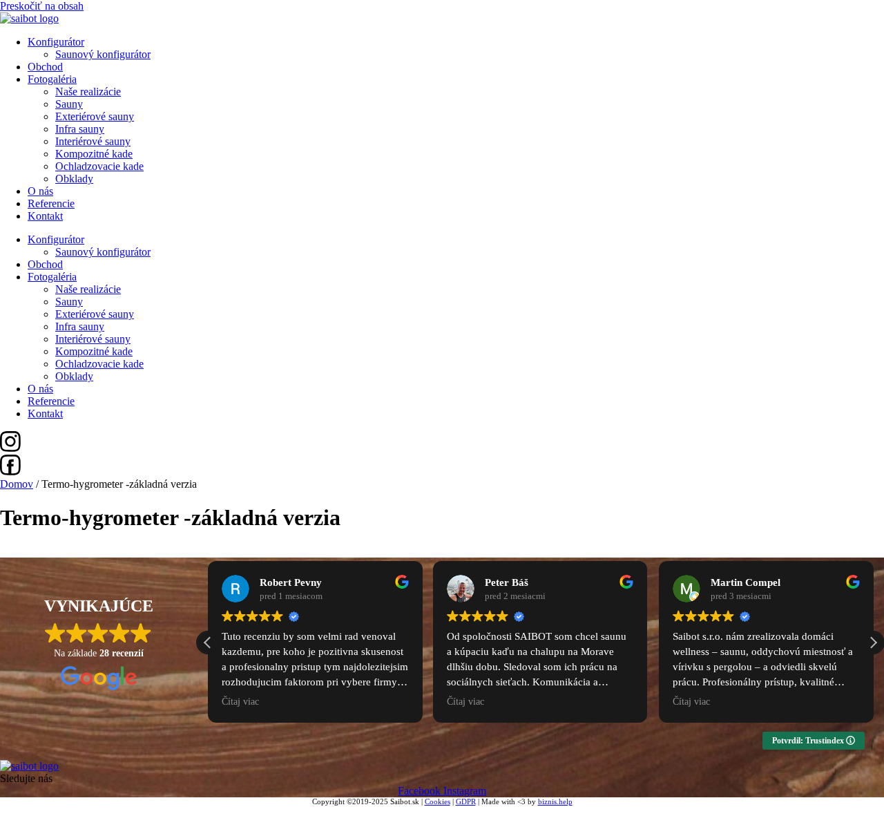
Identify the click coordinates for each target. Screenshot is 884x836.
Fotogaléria (52, 79)
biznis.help (555, 801)
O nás (40, 191)
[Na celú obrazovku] (36, 815)
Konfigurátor (56, 42)
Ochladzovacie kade (99, 166)
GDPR (466, 801)
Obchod (45, 67)
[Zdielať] (61, 815)
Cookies (437, 801)
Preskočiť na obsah (42, 6)
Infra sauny (79, 129)
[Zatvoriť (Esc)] (86, 815)
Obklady (74, 178)
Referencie (51, 203)
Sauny (69, 104)
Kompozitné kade (94, 154)
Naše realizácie (88, 91)
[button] (873, 642)
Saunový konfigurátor (103, 54)
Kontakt (45, 216)
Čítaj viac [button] (240, 701)
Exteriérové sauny (94, 116)
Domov (16, 484)
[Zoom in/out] (11, 815)
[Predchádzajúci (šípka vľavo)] (11, 830)
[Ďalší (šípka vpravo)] (36, 830)
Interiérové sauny (93, 141)
